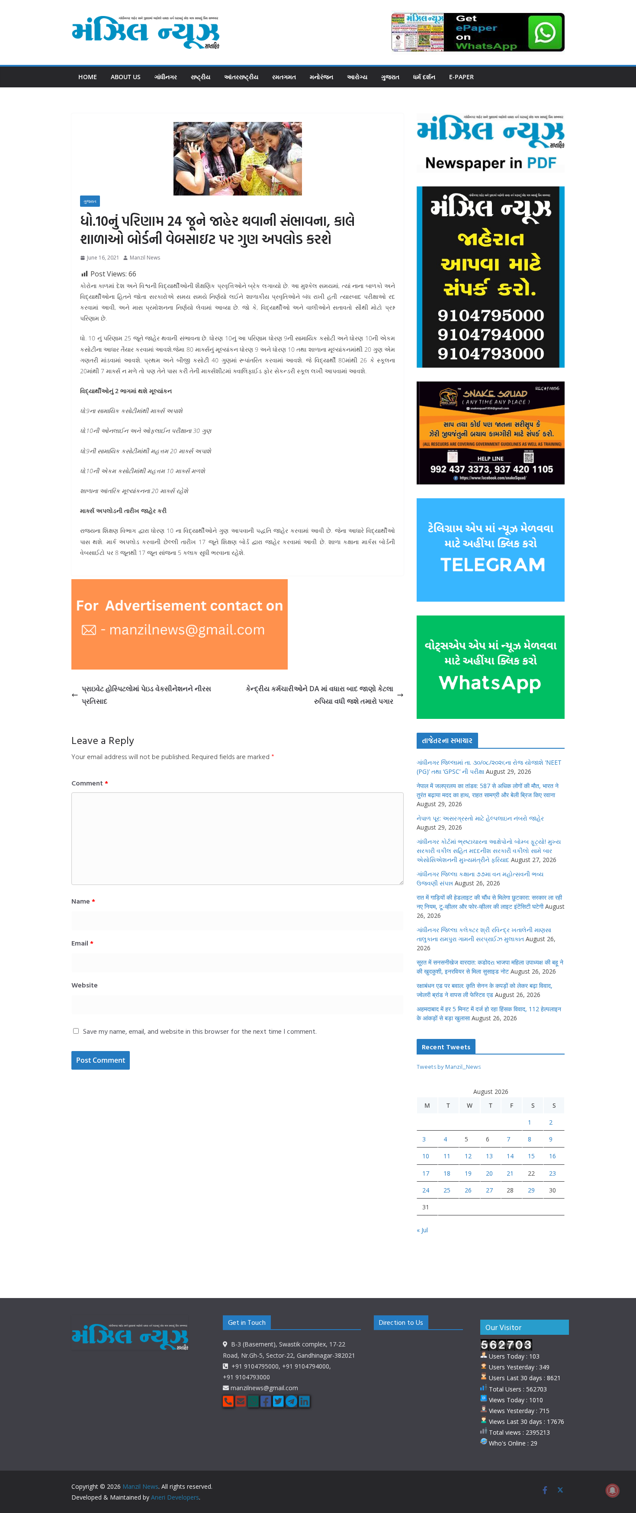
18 (446, 1173)
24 (425, 1190)
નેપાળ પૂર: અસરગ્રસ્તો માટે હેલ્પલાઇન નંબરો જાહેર (480, 818)
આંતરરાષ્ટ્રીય (241, 77)
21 (510, 1173)
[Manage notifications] (613, 1490)
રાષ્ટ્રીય (200, 77)
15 (531, 1156)
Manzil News (145, 257)
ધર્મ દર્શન (424, 77)
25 (446, 1190)
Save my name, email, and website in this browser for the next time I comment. (200, 1031)
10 (425, 1156)
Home (87, 77)
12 (468, 1156)
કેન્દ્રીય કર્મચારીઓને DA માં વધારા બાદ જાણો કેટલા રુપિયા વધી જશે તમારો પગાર (319, 695)
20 (489, 1173)
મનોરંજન (321, 77)
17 (425, 1173)
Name (83, 901)
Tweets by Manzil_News (449, 1066)
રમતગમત (284, 77)
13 (489, 1156)
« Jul (422, 1230)
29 (531, 1190)
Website (84, 985)
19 (468, 1173)
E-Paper (461, 77)
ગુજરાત (390, 77)
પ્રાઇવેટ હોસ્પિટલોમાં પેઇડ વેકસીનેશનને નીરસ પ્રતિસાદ (146, 695)
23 (552, 1173)
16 (552, 1156)
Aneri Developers (175, 1497)
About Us (126, 77)
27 (489, 1190)
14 (510, 1156)
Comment (89, 783)
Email (82, 943)
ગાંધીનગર (165, 77)
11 (446, 1156)
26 (468, 1190)
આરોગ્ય (357, 77)
